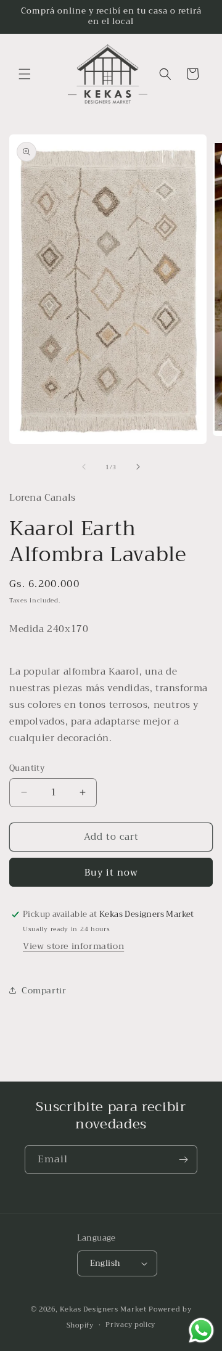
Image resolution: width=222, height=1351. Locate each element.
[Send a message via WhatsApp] (201, 1330)
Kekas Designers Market (103, 1309)
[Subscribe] (183, 1159)
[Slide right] (138, 466)
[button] (24, 74)
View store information (73, 945)
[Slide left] (83, 466)
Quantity (26, 768)
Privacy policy (130, 1325)
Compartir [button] (44, 990)
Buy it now (111, 872)
